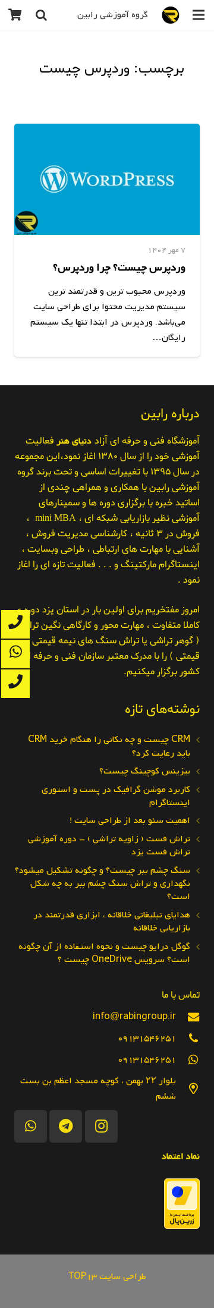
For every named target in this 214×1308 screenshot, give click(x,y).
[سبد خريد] (15, 15)
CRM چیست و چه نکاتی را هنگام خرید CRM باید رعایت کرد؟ (109, 746)
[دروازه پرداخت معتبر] (182, 1226)
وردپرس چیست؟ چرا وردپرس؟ (119, 267)
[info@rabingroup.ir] (188, 1017)
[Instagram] (101, 1126)
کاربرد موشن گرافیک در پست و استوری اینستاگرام (116, 796)
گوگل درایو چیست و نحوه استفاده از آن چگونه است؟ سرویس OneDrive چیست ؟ (104, 953)
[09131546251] (188, 1038)
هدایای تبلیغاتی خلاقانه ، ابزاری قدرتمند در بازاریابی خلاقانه (111, 921)
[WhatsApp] (30, 1126)
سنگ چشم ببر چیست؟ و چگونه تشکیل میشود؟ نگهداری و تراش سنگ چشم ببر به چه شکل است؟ (102, 883)
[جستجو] (41, 15)
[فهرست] (198, 15)
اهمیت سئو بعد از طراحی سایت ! (130, 820)
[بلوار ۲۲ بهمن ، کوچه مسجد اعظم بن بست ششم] (188, 1089)
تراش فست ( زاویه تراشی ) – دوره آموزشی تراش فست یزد (109, 845)
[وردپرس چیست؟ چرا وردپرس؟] (107, 179)
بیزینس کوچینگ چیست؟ (144, 771)
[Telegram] (65, 1126)
